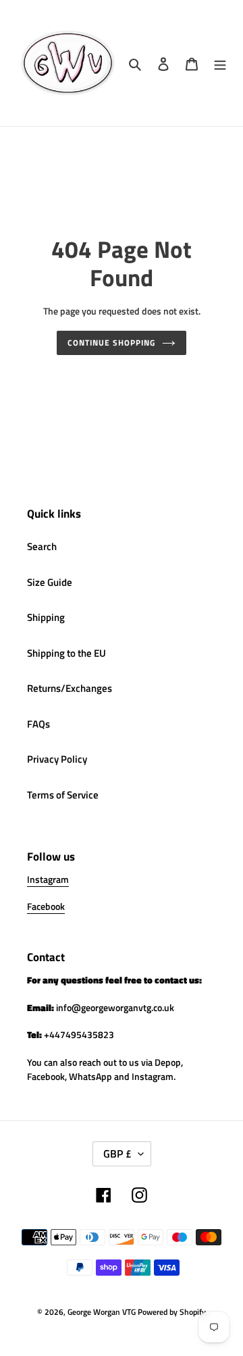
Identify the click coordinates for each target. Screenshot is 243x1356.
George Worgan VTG (102, 1311)
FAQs (38, 724)
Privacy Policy (57, 759)
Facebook (46, 906)
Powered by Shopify (172, 1311)
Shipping (46, 617)
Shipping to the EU (66, 653)
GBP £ (117, 1153)
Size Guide (49, 582)
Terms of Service (63, 795)
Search (42, 546)
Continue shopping (111, 342)
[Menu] (220, 63)
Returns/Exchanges (69, 688)
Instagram (48, 879)
